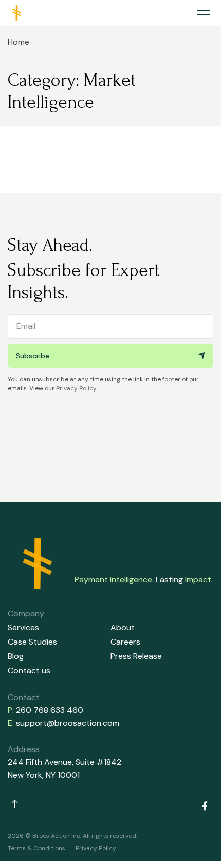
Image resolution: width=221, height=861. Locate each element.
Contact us (29, 670)
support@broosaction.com (67, 723)
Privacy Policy (76, 388)
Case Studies (32, 641)
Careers (125, 641)
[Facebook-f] (204, 805)
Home (18, 41)
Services (23, 627)
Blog (16, 656)
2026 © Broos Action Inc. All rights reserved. (72, 836)
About (122, 627)
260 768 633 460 (49, 710)
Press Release (136, 656)
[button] (203, 13)
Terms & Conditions (36, 848)
